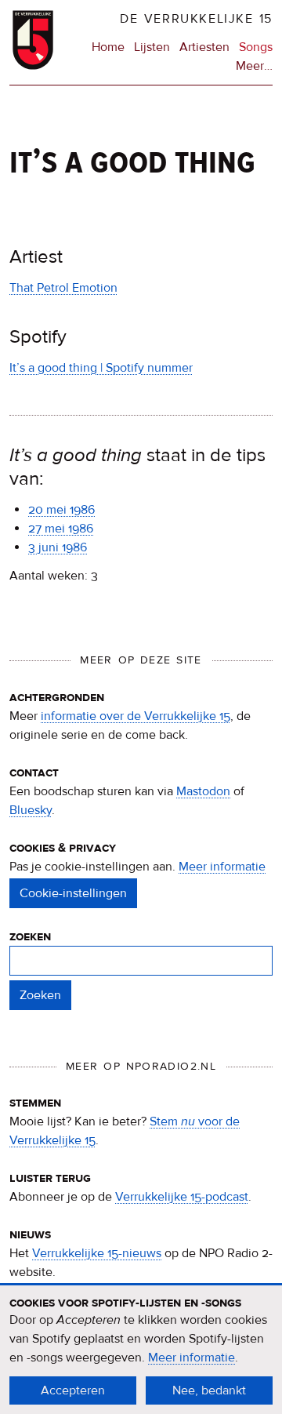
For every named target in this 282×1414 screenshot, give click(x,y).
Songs (256, 47)
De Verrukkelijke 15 (196, 19)
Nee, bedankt (209, 1390)
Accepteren (73, 1390)
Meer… (254, 66)
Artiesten (204, 47)
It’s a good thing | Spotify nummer (101, 368)
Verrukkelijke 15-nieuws (96, 1253)
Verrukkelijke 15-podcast (181, 1197)
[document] (141, 1350)
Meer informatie (222, 866)
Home (108, 47)
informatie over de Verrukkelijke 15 (135, 716)
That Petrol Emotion (63, 288)
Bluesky (30, 810)
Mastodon (203, 791)
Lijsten (152, 47)
